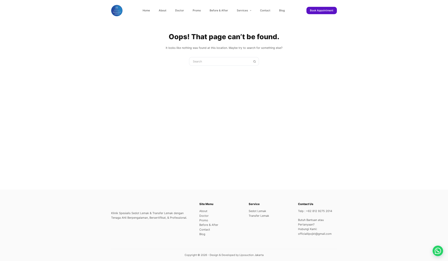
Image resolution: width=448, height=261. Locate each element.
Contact (265, 10)
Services (242, 10)
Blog (282, 10)
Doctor (179, 10)
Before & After (219, 10)
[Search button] (254, 61)
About (162, 10)
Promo (197, 10)
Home (146, 10)
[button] (438, 251)
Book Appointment (321, 10)
